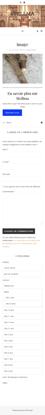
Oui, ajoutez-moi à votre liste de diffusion (22, 186)
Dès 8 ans (8, 365)
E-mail (5, 162)
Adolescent (9, 285)
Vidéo (4, 383)
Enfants (5, 262)
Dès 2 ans (10, 297)
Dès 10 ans (9, 310)
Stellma (22, 14)
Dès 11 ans (9, 316)
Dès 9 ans (8, 371)
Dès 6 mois (11, 303)
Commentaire (8, 191)
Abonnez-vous (12, 112)
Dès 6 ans (8, 352)
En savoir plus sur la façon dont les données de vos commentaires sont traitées (21, 243)
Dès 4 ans (8, 340)
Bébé (6, 292)
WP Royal (28, 410)
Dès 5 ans (8, 346)
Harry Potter (9, 268)
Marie (9, 122)
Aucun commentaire (27, 49)
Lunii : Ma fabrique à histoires (14, 377)
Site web (6, 174)
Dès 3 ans (8, 334)
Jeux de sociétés (11, 274)
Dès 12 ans (9, 322)
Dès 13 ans (9, 328)
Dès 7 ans (8, 359)
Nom (5, 149)
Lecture (5, 280)
